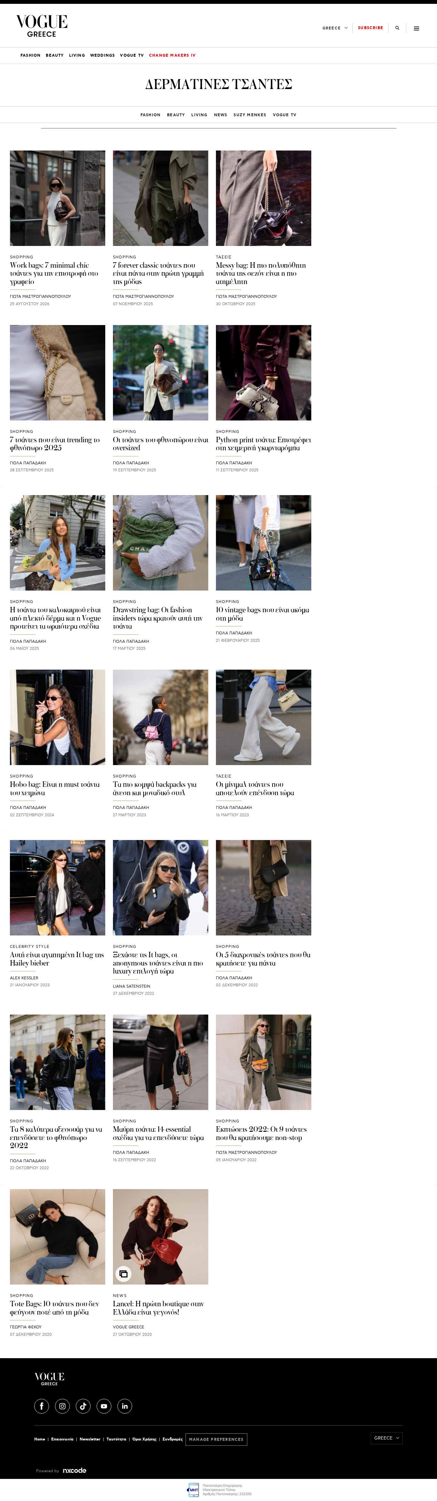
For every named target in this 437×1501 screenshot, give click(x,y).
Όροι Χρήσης (144, 1439)
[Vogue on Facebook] (42, 1405)
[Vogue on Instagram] (63, 1405)
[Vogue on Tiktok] (84, 1405)
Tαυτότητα (116, 1439)
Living (199, 115)
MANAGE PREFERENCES (216, 1439)
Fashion (150, 115)
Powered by (48, 1471)
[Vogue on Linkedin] (124, 1405)
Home (39, 1439)
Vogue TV (285, 115)
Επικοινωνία (62, 1439)
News (220, 115)
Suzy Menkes (250, 115)
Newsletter (90, 1439)
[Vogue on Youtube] (105, 1405)
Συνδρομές (173, 1439)
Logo (95, 1381)
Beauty (176, 115)
